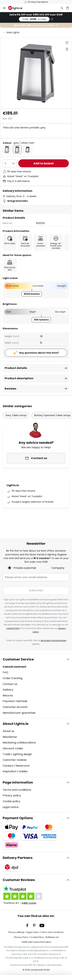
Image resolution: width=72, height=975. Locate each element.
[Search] (62, 8)
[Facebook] (29, 925)
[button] (66, 42)
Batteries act (52, 937)
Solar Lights (12, 32)
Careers (8, 766)
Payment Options (18, 818)
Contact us (10, 684)
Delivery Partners (17, 857)
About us (8, 731)
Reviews (10, 389)
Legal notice (11, 807)
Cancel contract (14, 667)
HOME (34, 19)
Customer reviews (15, 760)
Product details (16, 368)
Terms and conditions (17, 790)
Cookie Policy (37, 937)
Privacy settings (16, 932)
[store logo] (17, 8)
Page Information (18, 782)
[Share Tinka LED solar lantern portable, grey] (66, 48)
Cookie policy (11, 801)
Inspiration (10, 771)
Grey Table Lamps (16, 415)
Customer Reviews (19, 880)
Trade (7, 754)
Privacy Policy (21, 937)
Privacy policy (12, 795)
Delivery (8, 690)
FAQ (5, 672)
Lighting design (22, 754)
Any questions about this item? (39, 352)
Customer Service (18, 659)
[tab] (36, 686)
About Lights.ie (15, 723)
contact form (13, 628)
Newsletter (10, 737)
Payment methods (15, 701)
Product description (19, 378)
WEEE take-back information (36, 942)
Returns (8, 695)
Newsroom (23, 766)
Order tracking (12, 678)
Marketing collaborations (19, 742)
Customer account (15, 707)
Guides (23, 771)
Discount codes (13, 748)
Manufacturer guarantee (19, 713)
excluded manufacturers (53, 640)
